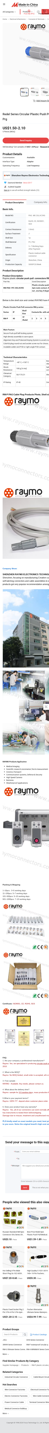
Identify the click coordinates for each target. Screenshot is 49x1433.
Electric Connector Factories (16, 1396)
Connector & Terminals (36, 19)
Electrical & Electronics (18, 19)
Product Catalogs (39, 1334)
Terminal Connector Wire (39, 1402)
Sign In (6, 190)
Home (5, 19)
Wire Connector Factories (15, 1389)
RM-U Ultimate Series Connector (14, 1349)
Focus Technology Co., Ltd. (33, 1423)
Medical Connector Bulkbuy (16, 1408)
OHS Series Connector (35, 1340)
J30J (5, 1340)
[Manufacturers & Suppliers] (24, 4)
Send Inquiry (26, 140)
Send (25, 1187)
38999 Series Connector (12, 1344)
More (5, 1413)
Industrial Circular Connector (16, 1377)
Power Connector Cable (14, 1402)
